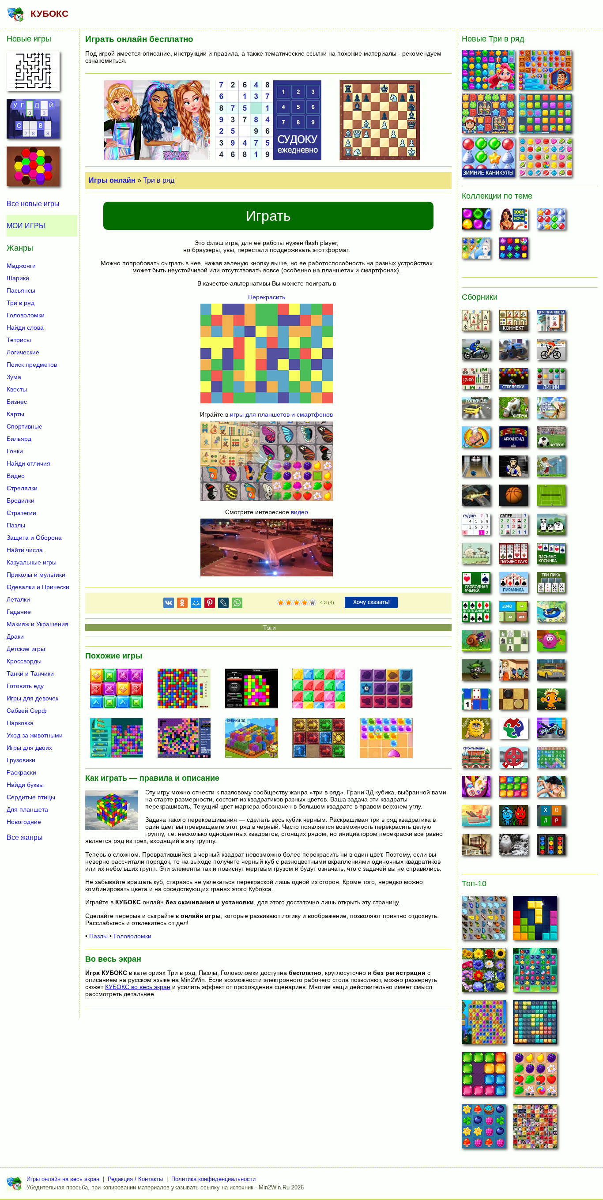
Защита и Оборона (34, 537)
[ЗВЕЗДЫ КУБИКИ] (322, 689)
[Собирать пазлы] (513, 731)
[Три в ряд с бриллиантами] (513, 250)
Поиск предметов (32, 364)
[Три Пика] (551, 585)
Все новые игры (33, 203)
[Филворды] (551, 760)
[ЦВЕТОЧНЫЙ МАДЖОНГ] (535, 1129)
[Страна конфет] (476, 221)
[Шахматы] (513, 643)
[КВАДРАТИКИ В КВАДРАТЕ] (188, 689)
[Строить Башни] (476, 760)
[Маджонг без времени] (476, 381)
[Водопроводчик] (513, 760)
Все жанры (25, 837)
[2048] (513, 614)
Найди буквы (25, 784)
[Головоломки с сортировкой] (551, 847)
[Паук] (513, 556)
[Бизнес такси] (551, 672)
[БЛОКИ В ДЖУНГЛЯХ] (390, 689)
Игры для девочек (32, 698)
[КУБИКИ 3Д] (255, 739)
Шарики (18, 278)
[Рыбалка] (476, 498)
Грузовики (21, 760)
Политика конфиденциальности (213, 1179)
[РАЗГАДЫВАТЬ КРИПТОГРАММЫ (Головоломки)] (33, 121)
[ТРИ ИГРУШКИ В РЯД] (546, 115)
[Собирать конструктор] (551, 731)
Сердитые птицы (31, 797)
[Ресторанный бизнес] (476, 439)
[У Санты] (551, 221)
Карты (15, 414)
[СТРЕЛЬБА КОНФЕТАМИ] (390, 739)
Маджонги (21, 265)
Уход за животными (35, 735)
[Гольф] (551, 468)
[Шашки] (513, 701)
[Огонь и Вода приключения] (513, 818)
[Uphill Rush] (551, 614)
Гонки (15, 451)
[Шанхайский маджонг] (476, 323)
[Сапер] (513, 527)
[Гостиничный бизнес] (551, 410)
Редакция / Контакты (135, 1179)
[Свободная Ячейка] (476, 585)
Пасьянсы (21, 290)
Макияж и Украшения (37, 624)
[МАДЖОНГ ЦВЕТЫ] (484, 972)
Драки (15, 636)
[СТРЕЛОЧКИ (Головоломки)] (33, 73)
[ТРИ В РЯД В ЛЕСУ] (535, 972)
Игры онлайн (112, 180)
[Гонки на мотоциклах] (476, 352)
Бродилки (20, 500)
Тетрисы (19, 339)
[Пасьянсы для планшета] (476, 614)
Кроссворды (24, 661)
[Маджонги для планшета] (551, 323)
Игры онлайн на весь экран (62, 1179)
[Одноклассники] (182, 604)
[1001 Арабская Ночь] (513, 221)
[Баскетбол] (513, 498)
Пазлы (98, 936)
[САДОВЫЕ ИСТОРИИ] (535, 1077)
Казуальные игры (32, 562)
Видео (16, 475)
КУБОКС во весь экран (137, 986)
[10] (484, 1077)
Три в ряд (158, 180)
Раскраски (21, 772)
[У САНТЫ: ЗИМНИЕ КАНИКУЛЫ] (489, 159)
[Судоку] (476, 527)
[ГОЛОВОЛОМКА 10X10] (535, 1025)
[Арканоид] (513, 439)
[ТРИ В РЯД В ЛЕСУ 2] (484, 1129)
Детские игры (26, 648)
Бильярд (19, 438)
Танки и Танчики (30, 673)
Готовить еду (25, 685)
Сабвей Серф (27, 710)
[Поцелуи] (551, 789)
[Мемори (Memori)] (476, 701)
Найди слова (25, 327)
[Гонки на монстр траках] (513, 352)
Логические (23, 352)
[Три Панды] (551, 527)
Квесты (17, 389)
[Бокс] (513, 468)
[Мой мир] (196, 604)
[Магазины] (513, 672)
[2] (285, 603)
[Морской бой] (476, 818)
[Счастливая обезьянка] (551, 701)
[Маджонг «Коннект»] (513, 323)
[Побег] (476, 847)
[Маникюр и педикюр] (476, 789)
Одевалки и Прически (38, 587)
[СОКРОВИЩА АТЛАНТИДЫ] (484, 1025)
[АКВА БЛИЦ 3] (489, 72)
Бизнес (17, 401)
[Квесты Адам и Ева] (476, 731)
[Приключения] (513, 847)
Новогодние (24, 821)
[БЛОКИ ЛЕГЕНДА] (535, 920)
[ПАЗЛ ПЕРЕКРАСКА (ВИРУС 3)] (188, 739)
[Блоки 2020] (513, 789)
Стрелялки (22, 488)
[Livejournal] (223, 604)
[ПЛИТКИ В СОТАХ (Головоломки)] (33, 169)
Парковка (20, 722)
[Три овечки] (476, 556)
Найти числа (25, 549)
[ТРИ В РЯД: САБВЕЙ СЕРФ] (489, 115)
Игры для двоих (29, 747)
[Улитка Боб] (476, 643)
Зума (14, 376)
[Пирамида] (513, 585)
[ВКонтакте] (168, 604)
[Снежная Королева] (476, 250)
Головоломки (132, 936)
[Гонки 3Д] (476, 410)
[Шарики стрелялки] (513, 381)
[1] (281, 603)
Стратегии (21, 512)
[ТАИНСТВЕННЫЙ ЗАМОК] (322, 739)
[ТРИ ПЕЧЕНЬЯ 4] (546, 159)
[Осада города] (476, 672)
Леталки (18, 599)
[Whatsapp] (237, 604)
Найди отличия (28, 463)
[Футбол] (551, 439)
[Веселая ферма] (513, 410)
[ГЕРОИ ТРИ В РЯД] (546, 72)
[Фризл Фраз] (551, 643)
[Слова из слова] (551, 818)
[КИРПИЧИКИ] (120, 739)
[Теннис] (551, 498)
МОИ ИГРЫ (26, 225)
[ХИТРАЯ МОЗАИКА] (255, 689)
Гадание (19, 611)
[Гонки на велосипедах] (551, 352)
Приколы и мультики (36, 574)
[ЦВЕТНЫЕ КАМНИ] (120, 689)
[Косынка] (551, 556)
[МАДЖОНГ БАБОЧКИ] (484, 920)
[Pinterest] (209, 604)
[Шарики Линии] (551, 381)
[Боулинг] (476, 468)
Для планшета (27, 809)
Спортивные (24, 426)
